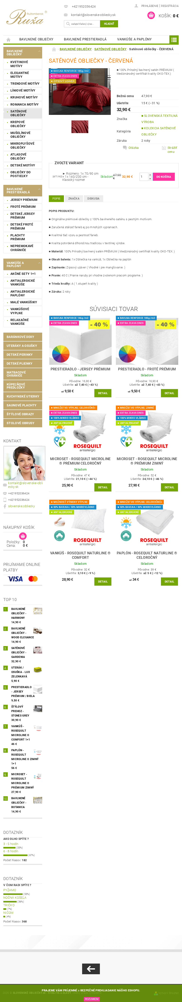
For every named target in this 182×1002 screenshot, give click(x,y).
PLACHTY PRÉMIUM (17, 237)
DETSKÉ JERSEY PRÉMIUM (22, 216)
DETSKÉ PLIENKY (19, 363)
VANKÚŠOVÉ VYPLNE (19, 311)
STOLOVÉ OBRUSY (20, 423)
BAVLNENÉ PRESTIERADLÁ (85, 39)
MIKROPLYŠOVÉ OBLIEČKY (22, 145)
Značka (73, 198)
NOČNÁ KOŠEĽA (14, 897)
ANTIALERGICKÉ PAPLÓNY (22, 293)
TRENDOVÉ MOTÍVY (25, 83)
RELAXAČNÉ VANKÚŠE (19, 322)
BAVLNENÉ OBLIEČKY (36, 39)
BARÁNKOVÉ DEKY (20, 337)
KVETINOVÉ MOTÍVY (19, 64)
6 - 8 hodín (10, 851)
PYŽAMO (9, 890)
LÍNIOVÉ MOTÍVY (22, 90)
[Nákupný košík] (23, 536)
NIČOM (8, 912)
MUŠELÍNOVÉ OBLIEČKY (20, 135)
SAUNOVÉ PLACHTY (22, 405)
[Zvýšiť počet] (150, 175)
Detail (103, 393)
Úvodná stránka (8, 39)
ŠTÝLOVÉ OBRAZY (20, 414)
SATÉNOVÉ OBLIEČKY (18, 113)
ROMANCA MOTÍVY (24, 104)
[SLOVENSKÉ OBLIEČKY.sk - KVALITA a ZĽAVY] (32, 16)
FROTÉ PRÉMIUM (23, 206)
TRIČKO (8, 905)
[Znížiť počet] (150, 179)
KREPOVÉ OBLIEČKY (18, 124)
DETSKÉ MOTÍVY (22, 165)
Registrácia (170, 6)
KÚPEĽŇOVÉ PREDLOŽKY (16, 386)
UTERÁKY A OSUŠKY (22, 345)
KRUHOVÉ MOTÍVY (24, 97)
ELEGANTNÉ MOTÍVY (19, 75)
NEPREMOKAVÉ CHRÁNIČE (22, 248)
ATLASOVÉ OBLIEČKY (18, 156)
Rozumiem (91, 999)
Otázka (134, 148)
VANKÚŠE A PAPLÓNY (134, 39)
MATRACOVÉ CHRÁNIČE (16, 374)
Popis (56, 198)
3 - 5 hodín (10, 844)
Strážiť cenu (172, 150)
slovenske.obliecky (21, 506)
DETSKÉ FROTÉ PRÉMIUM (21, 226)
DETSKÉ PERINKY (20, 354)
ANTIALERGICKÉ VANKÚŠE (22, 282)
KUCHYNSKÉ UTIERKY (23, 396)
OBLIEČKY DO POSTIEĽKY (20, 174)
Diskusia (93, 198)
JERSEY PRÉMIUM (23, 200)
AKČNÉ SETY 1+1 (23, 273)
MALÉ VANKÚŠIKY (23, 302)
